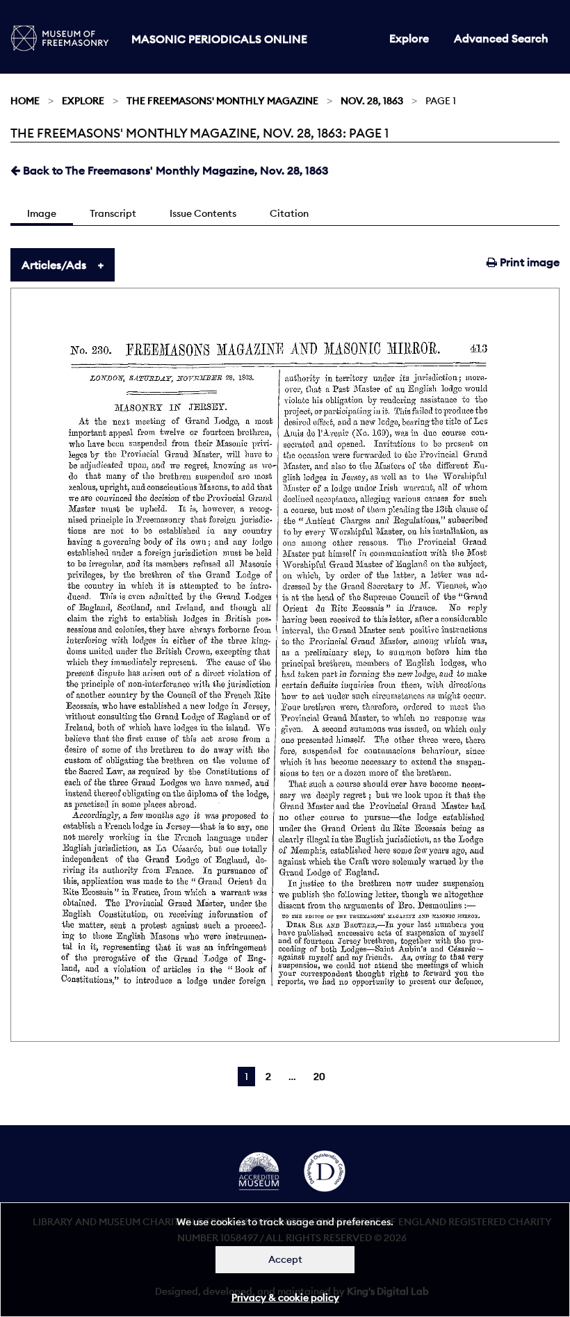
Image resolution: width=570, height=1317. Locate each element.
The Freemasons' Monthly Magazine (222, 101)
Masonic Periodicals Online (219, 39)
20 (319, 1076)
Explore (409, 38)
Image (41, 213)
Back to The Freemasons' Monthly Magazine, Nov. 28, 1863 (174, 170)
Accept (285, 1259)
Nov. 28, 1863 (372, 101)
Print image (528, 262)
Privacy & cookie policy (285, 1297)
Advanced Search (501, 38)
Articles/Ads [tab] (54, 265)
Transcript (113, 213)
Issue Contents (203, 213)
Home (25, 101)
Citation (289, 213)
